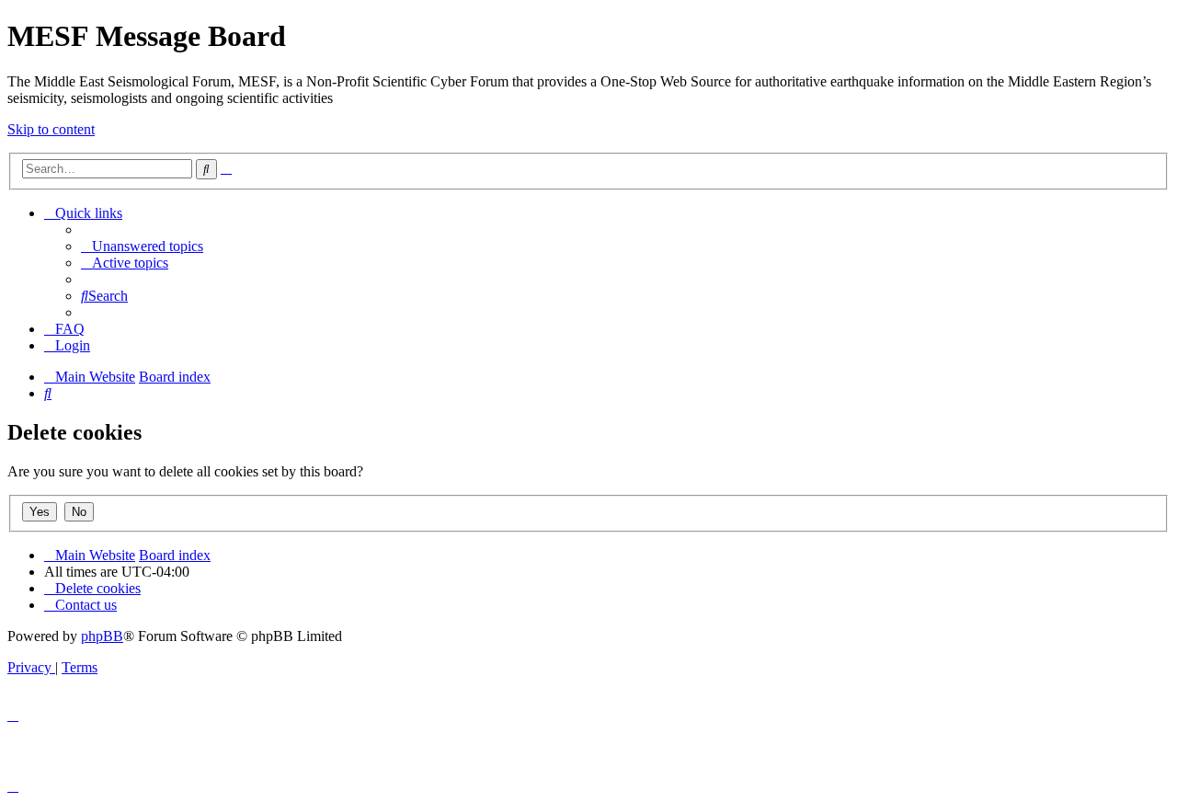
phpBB (102, 636)
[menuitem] (142, 246)
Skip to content (51, 129)
